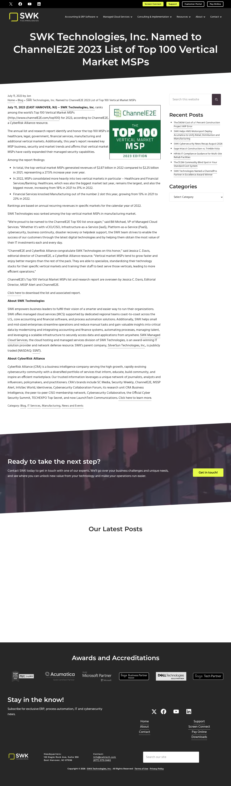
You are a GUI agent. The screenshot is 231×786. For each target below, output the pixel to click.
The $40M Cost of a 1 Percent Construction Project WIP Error (197, 124)
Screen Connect (153, 4)
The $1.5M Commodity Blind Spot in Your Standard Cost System (195, 164)
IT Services (33, 405)
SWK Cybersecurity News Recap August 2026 (198, 144)
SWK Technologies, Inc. (99, 769)
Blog (20, 100)
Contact (144, 732)
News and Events (72, 405)
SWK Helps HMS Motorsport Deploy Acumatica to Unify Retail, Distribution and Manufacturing (197, 135)
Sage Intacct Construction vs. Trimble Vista (197, 149)
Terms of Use (141, 769)
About (144, 726)
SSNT (36, 350)
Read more (24, 630)
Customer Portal (193, 4)
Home (11, 100)
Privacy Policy (157, 769)
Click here (14, 293)
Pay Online (215, 4)
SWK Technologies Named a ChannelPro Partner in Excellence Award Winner (195, 173)
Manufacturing (51, 405)
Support (173, 4)
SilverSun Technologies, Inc (126, 345)
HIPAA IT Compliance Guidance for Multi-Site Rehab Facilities (198, 156)
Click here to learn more (135, 398)
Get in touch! (208, 472)
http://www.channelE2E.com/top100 (34, 118)
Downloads (199, 737)
